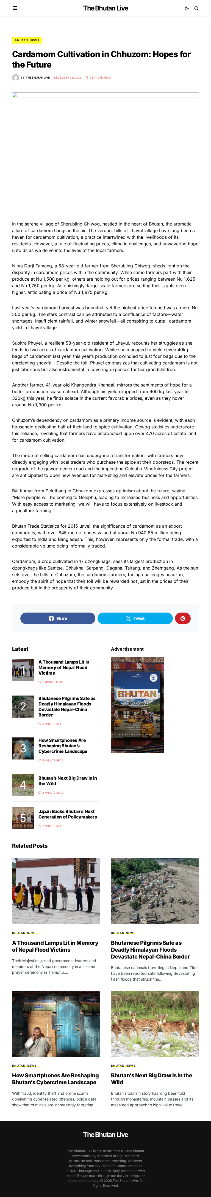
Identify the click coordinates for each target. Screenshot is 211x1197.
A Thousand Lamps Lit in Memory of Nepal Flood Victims (63, 667)
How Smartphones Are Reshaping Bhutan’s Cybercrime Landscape (62, 745)
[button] (15, 8)
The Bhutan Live (105, 8)
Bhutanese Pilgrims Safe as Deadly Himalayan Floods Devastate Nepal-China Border (67, 707)
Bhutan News (27, 40)
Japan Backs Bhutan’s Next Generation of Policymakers (67, 814)
